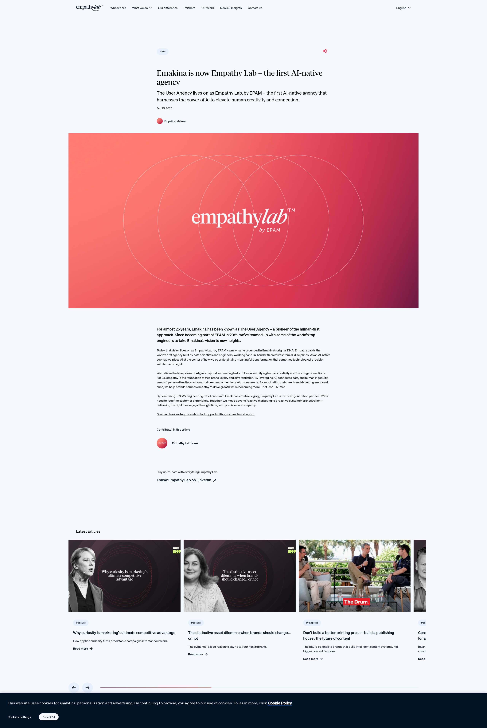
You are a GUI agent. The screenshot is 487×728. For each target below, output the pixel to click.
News (163, 51)
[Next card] (87, 687)
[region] (243, 710)
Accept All (49, 717)
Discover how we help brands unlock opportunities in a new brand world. (206, 414)
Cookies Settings (19, 717)
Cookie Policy (280, 703)
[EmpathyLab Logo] (89, 7)
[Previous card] (73, 687)
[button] (325, 51)
